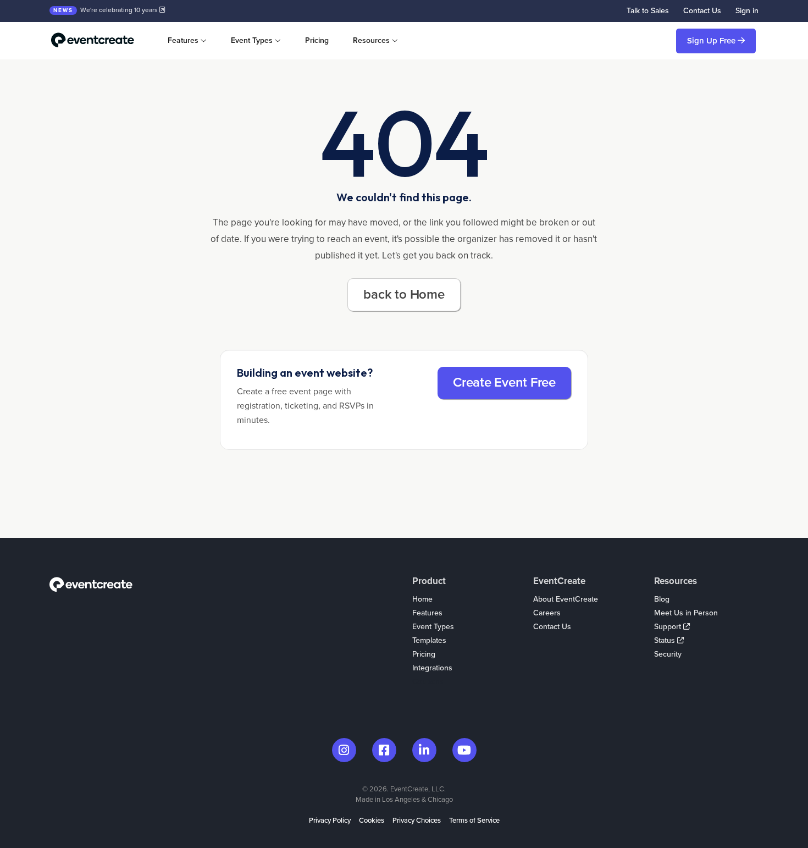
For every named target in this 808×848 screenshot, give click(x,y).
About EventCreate (565, 599)
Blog (661, 599)
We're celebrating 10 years (106, 10)
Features (427, 613)
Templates (429, 640)
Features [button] (183, 40)
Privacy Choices (416, 820)
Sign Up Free (712, 41)
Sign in (747, 10)
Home (422, 599)
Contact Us (702, 10)
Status (665, 640)
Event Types (433, 626)
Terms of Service (474, 820)
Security (668, 654)
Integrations (432, 668)
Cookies (371, 820)
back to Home (403, 294)
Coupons (428, 681)
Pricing (317, 40)
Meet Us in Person (686, 613)
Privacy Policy (330, 820)
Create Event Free (504, 382)
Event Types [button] (252, 40)
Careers (547, 613)
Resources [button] (371, 40)
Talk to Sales (648, 10)
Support (668, 626)
